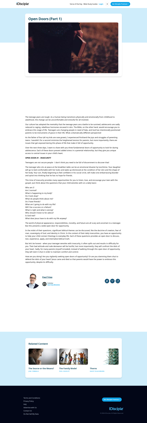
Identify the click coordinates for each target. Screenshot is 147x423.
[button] (107, 4)
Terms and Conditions (32, 398)
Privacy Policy (29, 401)
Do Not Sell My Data (31, 414)
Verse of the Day (76, 4)
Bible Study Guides (91, 4)
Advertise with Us (30, 407)
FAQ (25, 404)
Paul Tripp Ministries (53, 285)
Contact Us (28, 411)
